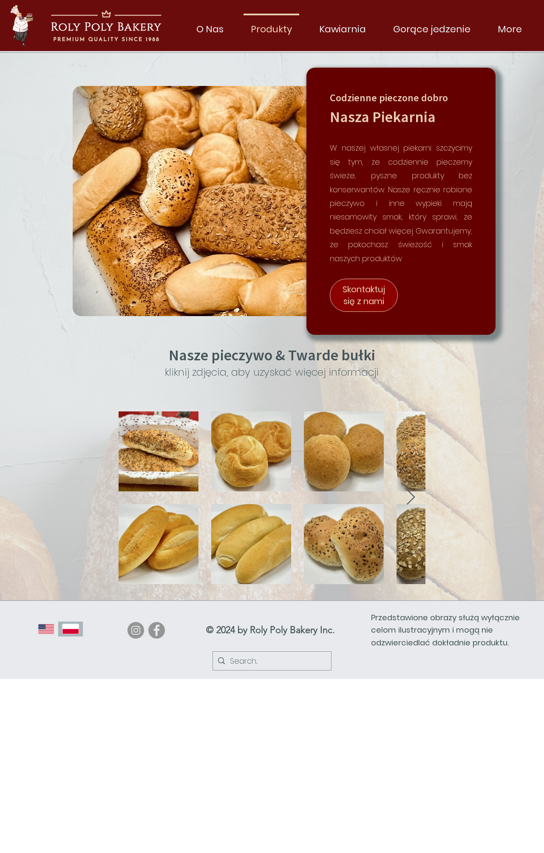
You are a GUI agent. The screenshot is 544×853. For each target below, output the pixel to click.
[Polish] (70, 629)
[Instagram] (136, 630)
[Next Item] (411, 497)
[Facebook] (156, 630)
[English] (46, 629)
